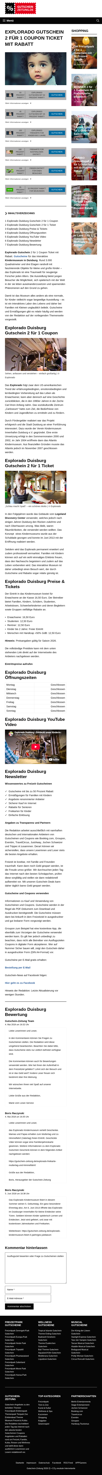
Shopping (42, 1417)
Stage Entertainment (80, 1405)
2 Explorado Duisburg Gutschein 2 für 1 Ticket (30, 225)
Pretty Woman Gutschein (82, 1356)
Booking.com (77, 1411)
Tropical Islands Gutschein (50, 1331)
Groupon (75, 1421)
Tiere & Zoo (43, 1405)
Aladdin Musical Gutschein (83, 1346)
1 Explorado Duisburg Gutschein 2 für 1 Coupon (31, 221)
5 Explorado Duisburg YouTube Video (25, 236)
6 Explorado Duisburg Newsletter (23, 240)
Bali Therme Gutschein (48, 1350)
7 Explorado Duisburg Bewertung (23, 244)
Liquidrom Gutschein (47, 1359)
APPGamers (80, 1463)
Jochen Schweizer (79, 1408)
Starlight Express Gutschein (83, 1337)
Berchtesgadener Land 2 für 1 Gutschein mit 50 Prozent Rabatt (83, 239)
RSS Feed (68, 1463)
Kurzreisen (43, 1414)
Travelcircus (76, 1414)
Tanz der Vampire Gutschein (83, 1340)
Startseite (20, 1463)
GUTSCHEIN (56, 95)
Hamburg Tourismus (80, 1424)
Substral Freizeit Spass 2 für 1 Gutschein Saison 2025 (84, 129)
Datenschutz (44, 1463)
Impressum (31, 1463)
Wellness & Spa (45, 1411)
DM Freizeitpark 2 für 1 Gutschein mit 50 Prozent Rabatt (84, 53)
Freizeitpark (43, 1402)
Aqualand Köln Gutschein (49, 1353)
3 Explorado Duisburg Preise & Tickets (26, 228)
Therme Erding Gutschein (49, 1334)
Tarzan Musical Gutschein (82, 1343)
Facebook (56, 1463)
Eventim (74, 1417)
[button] (98, 20)
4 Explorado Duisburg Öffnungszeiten (25, 232)
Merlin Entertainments (81, 1402)
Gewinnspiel (43, 1424)
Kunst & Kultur (44, 1408)
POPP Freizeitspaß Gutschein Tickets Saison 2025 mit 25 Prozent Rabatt (83, 200)
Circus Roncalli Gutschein (82, 1359)
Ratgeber (42, 1421)
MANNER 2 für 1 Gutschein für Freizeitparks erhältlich (83, 91)
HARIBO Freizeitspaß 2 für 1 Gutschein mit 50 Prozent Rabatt (83, 164)
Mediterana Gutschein (48, 1356)
